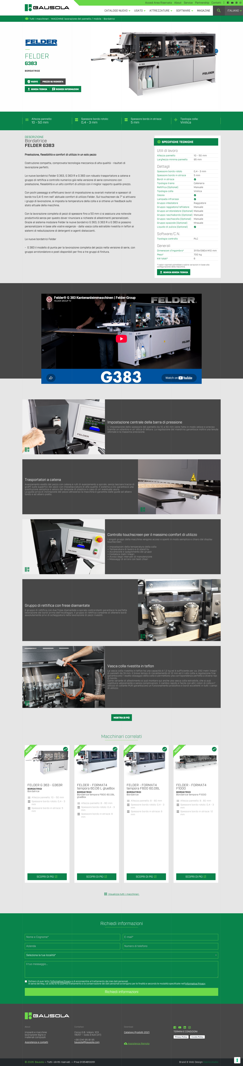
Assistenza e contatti (36, 1042)
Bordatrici (109, 19)
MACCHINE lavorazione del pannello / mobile (76, 19)
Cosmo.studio (210, 1062)
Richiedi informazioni (121, 992)
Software (183, 10)
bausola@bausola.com (87, 1042)
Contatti (216, 2)
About (178, 2)
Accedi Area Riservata (158, 2)
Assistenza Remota (136, 1043)
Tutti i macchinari (37, 19)
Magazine (203, 10)
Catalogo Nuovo (116, 10)
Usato (138, 10)
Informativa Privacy (61, 981)
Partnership (202, 2)
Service (188, 2)
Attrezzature (159, 10)
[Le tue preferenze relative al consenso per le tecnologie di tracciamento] (237, 1060)
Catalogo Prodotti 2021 (137, 1032)
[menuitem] (117, 11)
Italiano (233, 10)
